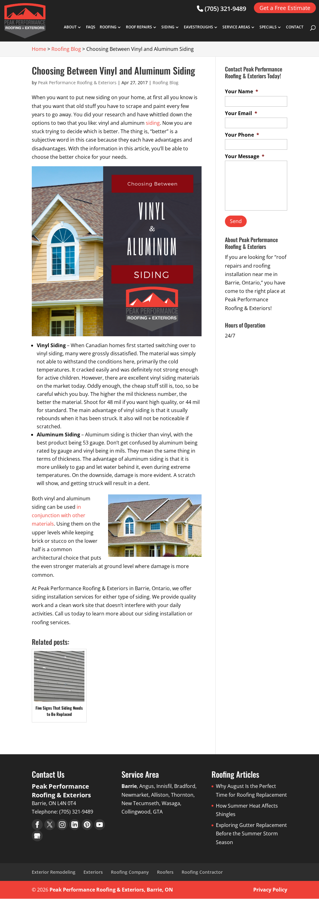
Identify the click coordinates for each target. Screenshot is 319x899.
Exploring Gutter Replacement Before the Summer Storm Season (251, 833)
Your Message (244, 156)
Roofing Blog (166, 82)
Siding (167, 27)
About (70, 27)
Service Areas (236, 27)
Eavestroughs (198, 27)
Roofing (108, 27)
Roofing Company (130, 872)
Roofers (165, 872)
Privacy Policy (270, 889)
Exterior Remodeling (53, 872)
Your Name (241, 91)
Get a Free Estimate (284, 8)
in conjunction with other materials (58, 515)
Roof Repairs (139, 27)
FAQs (90, 27)
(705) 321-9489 (224, 8)
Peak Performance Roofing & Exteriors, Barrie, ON (111, 889)
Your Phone (242, 135)
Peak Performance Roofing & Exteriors (77, 82)
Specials (268, 27)
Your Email (241, 113)
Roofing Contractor (202, 872)
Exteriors (93, 872)
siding (153, 122)
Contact (294, 27)
